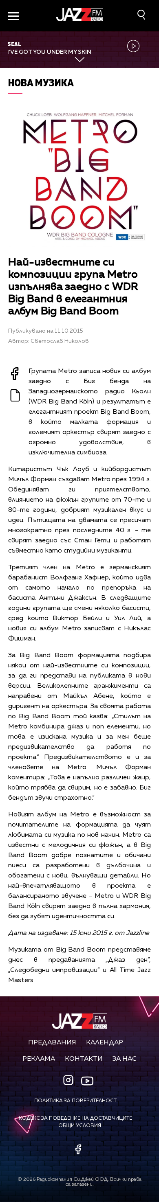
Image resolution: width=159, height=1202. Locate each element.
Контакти (84, 1059)
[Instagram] (69, 1081)
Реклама (38, 1059)
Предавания (52, 1043)
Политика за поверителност (75, 1101)
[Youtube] (87, 1081)
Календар (104, 1043)
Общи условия (79, 1125)
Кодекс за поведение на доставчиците (75, 1118)
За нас (125, 1059)
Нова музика (41, 82)
